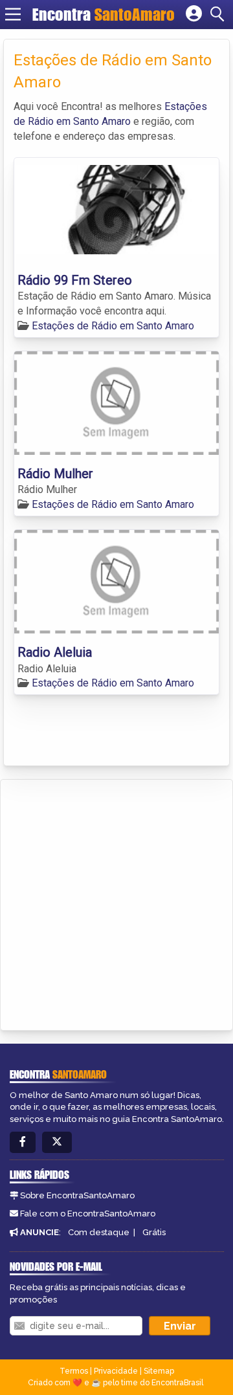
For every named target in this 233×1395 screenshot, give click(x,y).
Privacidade (116, 1371)
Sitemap (159, 1371)
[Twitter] (57, 1142)
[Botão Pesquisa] (219, 14)
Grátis (154, 1232)
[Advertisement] (116, 902)
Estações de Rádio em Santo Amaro (113, 326)
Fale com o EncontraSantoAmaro (87, 1213)
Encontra (103, 14)
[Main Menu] (13, 14)
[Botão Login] (194, 14)
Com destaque (98, 1232)
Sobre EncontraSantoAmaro (77, 1195)
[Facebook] (23, 1142)
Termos (74, 1371)
